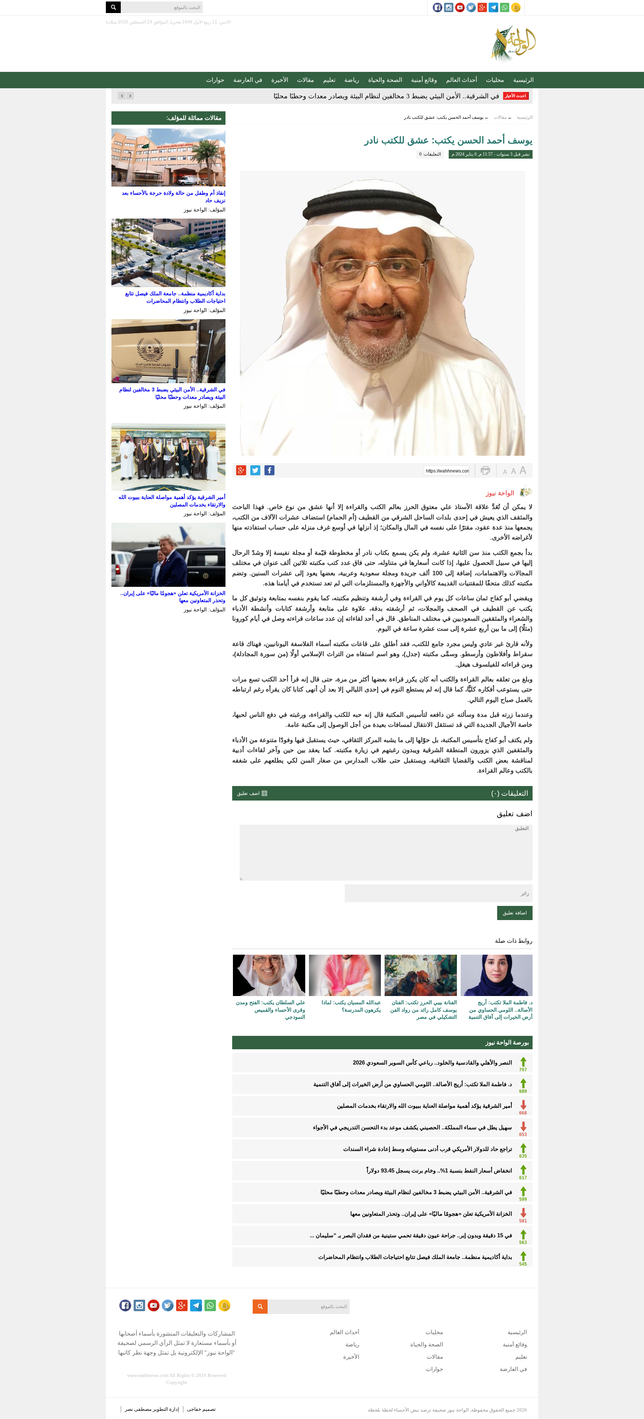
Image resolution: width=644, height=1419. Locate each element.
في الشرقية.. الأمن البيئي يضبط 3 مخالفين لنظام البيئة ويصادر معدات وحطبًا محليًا (386, 96)
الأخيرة (279, 80)
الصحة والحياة (385, 80)
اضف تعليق (248, 793)
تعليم (329, 80)
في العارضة (247, 80)
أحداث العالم (461, 80)
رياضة (351, 80)
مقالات (305, 80)
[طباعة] (485, 470)
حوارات (215, 80)
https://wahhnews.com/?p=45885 (447, 471)
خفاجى (194, 1409)
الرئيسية (523, 80)
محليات (495, 80)
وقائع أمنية (424, 80)
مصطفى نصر (139, 1409)
